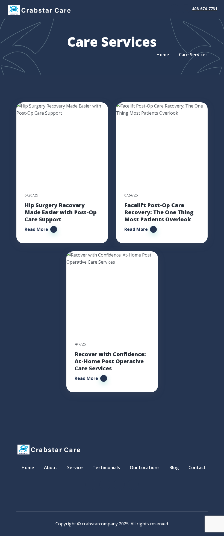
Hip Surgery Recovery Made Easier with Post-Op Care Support (61, 212)
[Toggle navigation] (174, 8)
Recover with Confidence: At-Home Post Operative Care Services (110, 361)
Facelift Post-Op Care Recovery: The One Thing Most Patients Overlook (158, 212)
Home (163, 55)
